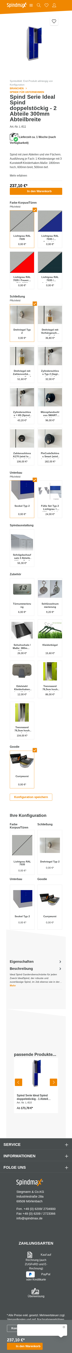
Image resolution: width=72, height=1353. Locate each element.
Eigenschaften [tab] (22, 961)
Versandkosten (16, 1319)
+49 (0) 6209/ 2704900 (40, 1209)
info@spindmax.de (29, 1218)
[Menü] (31, 5)
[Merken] (54, 21)
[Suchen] (38, 5)
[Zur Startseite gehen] (17, 5)
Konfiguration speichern (31, 797)
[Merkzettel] (46, 5)
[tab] (36, 976)
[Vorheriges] (18, 1082)
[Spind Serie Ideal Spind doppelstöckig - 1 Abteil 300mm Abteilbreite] (36, 1074)
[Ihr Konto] (54, 5)
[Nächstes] (53, 1082)
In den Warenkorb (39, 191)
